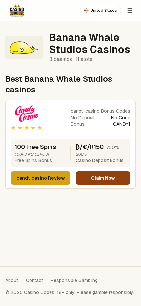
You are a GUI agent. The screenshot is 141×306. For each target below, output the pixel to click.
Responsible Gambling (74, 280)
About (11, 280)
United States (104, 10)
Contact (34, 280)
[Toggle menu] (130, 10)
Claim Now (103, 178)
